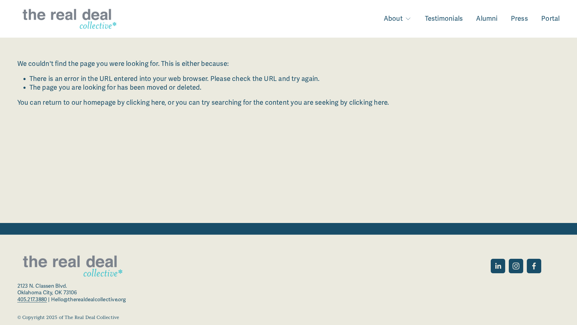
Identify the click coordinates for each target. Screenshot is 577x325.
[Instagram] (516, 266)
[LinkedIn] (498, 266)
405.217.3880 (32, 299)
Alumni (486, 19)
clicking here (145, 103)
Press (519, 19)
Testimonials (444, 19)
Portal (550, 19)
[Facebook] (534, 266)
